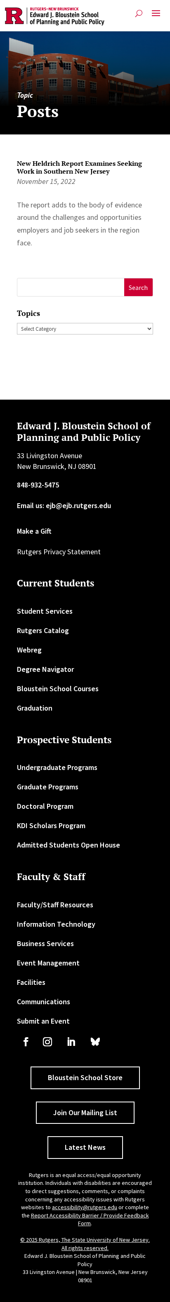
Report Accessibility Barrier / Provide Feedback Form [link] (90, 1219)
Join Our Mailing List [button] (85, 1112)
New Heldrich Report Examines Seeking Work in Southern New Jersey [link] (79, 167)
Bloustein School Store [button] (85, 1077)
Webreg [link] (29, 650)
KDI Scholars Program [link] (51, 825)
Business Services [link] (45, 943)
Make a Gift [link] (34, 531)
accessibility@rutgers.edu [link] (84, 1207)
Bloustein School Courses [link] (58, 688)
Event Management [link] (48, 963)
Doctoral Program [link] (45, 806)
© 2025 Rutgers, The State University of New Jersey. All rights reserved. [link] (85, 1244)
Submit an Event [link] (43, 1021)
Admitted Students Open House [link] (68, 845)
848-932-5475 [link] (38, 485)
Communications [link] (43, 1001)
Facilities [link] (31, 982)
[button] (156, 16)
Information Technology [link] (56, 924)
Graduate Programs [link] (47, 786)
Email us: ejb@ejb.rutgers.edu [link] (64, 505)
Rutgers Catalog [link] (43, 630)
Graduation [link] (34, 708)
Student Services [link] (45, 611)
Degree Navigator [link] (45, 669)
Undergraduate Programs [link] (57, 767)
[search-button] (138, 13)
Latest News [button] (85, 1147)
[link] (54, 16)
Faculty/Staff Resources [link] (55, 904)
